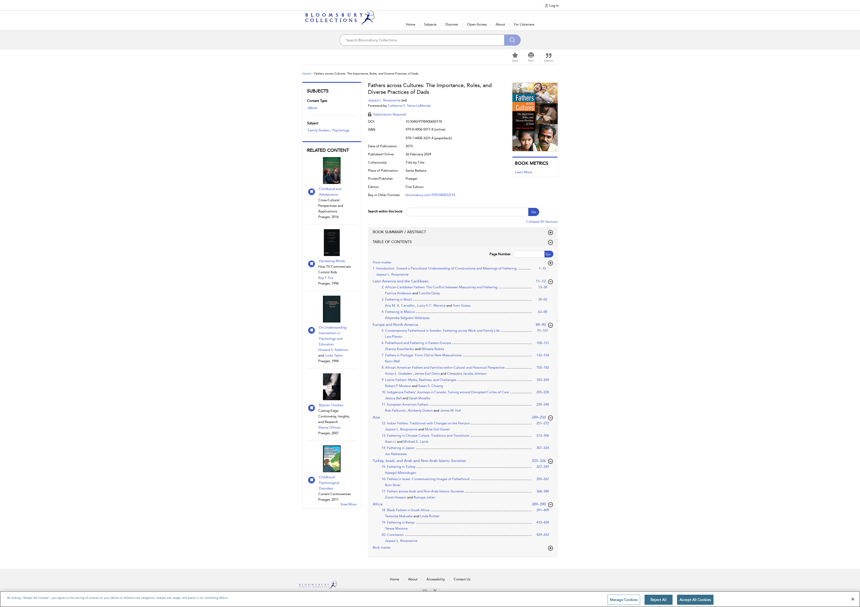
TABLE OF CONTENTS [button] (392, 241)
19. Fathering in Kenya (398, 522)
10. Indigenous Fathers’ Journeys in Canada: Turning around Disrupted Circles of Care (445, 392)
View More (348, 504)
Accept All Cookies (695, 600)
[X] (435, 591)
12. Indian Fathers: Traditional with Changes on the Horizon (426, 423)
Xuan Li (391, 442)
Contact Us (462, 579)
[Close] (853, 599)
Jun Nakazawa (396, 454)
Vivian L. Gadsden (399, 374)
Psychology (340, 130)
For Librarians (524, 24)
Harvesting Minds (332, 261)
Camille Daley (429, 293)
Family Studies (318, 130)
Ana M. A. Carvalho (400, 306)
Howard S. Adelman (333, 350)
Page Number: (500, 254)
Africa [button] (459, 504)
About (500, 24)
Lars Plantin (393, 337)
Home (410, 24)
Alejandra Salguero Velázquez (407, 318)
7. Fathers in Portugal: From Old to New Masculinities (422, 355)
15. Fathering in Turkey (398, 467)
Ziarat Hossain (396, 497)
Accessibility (435, 579)
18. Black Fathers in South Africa (406, 510)
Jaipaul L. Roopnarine (384, 100)
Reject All (658, 600)
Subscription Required (389, 114)
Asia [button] (459, 417)
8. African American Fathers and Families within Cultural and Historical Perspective (443, 367)
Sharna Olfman (329, 427)
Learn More (523, 172)
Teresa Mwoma (396, 528)
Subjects (430, 24)
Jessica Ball (394, 398)
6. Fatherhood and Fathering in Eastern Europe (416, 343)
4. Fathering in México (398, 312)
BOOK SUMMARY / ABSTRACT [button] (399, 232)
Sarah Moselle (419, 398)
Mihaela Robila (432, 349)
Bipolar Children (331, 405)
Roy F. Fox (325, 278)
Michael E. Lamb (415, 442)
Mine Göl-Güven (437, 429)
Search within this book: (385, 211)
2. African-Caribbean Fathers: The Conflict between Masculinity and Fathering (439, 287)
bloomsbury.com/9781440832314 (430, 195)
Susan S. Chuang (430, 386)
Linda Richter (429, 516)
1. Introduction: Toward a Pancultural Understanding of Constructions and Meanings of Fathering (444, 268)
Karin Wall (392, 361)
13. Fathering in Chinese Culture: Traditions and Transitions (425, 436)
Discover (451, 24)
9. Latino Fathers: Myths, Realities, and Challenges (419, 380)
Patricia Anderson (398, 293)
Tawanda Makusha (399, 516)
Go (533, 212)
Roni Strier (392, 485)
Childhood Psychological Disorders (329, 482)
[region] (430, 599)
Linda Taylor (334, 355)
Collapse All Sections (542, 222)
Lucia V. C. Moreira (431, 306)
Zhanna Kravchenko (400, 349)
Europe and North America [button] (459, 324)
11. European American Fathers (405, 404)
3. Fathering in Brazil (397, 299)
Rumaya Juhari (424, 497)
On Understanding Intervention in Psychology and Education (332, 335)
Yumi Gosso (462, 306)
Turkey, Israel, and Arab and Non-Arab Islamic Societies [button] (459, 460)
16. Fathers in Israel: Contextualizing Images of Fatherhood (425, 479)
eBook (312, 108)
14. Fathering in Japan (398, 448)
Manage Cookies (624, 600)
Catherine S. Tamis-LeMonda (409, 106)
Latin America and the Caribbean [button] (459, 281)
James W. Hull (450, 410)
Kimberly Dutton (421, 410)
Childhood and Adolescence (330, 192)
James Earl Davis (428, 374)
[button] (531, 57)
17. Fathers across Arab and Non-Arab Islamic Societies (423, 491)
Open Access (477, 24)
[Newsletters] (425, 591)
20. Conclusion (393, 535)
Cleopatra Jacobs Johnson (466, 374)
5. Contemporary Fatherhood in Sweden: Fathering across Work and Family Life (441, 331)
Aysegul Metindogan (400, 473)
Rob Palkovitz (395, 410)
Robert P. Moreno (398, 386)
